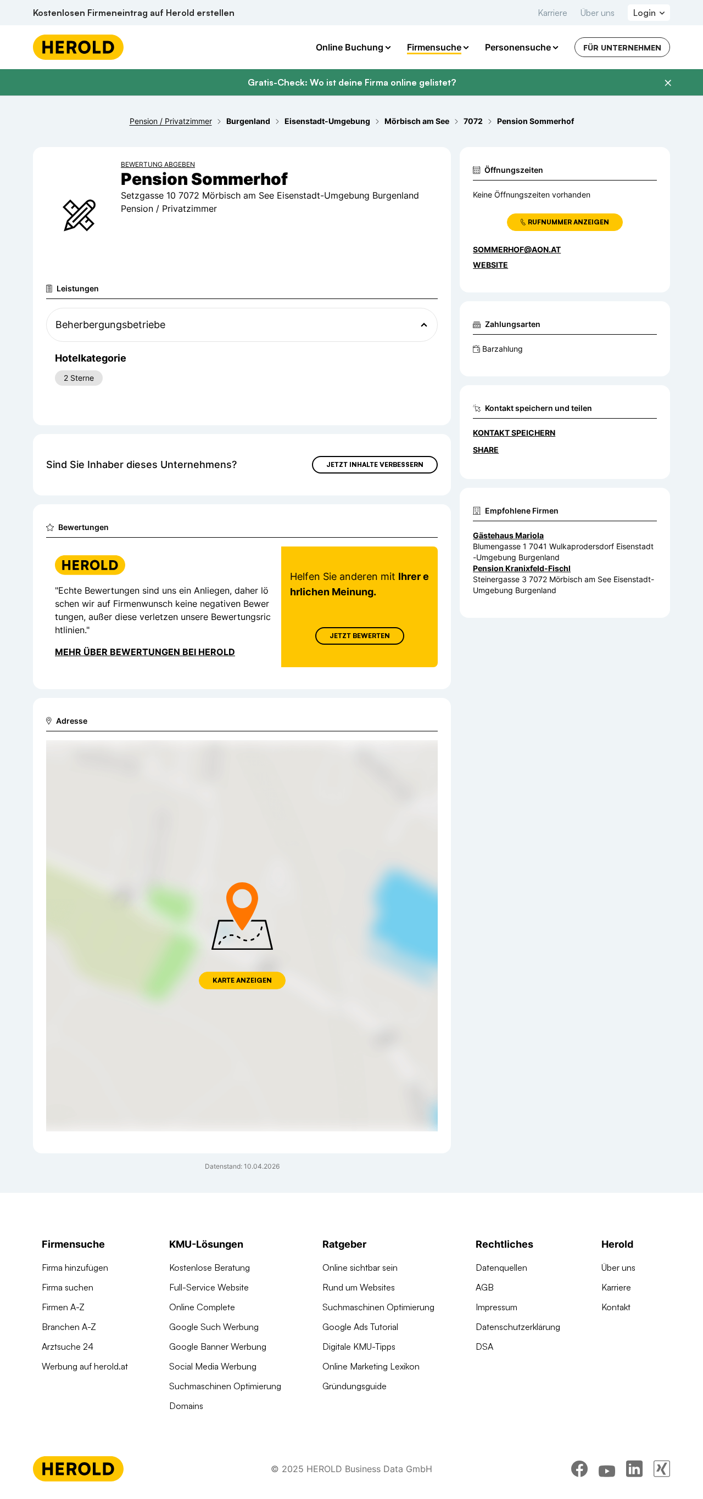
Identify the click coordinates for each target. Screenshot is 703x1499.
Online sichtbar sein (360, 1267)
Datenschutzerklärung (518, 1326)
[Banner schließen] (667, 82)
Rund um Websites (358, 1287)
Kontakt (616, 1306)
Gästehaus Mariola (508, 535)
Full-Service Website (209, 1287)
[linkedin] (634, 1469)
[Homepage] (78, 47)
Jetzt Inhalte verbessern (374, 464)
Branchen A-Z (69, 1326)
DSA (484, 1346)
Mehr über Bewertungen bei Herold (145, 651)
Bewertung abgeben (158, 164)
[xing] (662, 1469)
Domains (186, 1405)
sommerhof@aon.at (517, 249)
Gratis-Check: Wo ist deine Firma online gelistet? (352, 82)
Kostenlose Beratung (209, 1267)
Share (486, 449)
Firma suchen (67, 1287)
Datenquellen (501, 1267)
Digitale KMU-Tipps (358, 1346)
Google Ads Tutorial (360, 1326)
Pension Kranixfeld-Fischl (522, 568)
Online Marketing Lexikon (371, 1366)
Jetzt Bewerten (360, 636)
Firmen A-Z (63, 1306)
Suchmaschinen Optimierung (225, 1385)
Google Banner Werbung (217, 1346)
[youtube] (607, 1469)
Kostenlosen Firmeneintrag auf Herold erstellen (134, 12)
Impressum (496, 1306)
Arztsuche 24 (67, 1346)
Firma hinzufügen (75, 1267)
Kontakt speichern (514, 432)
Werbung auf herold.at (85, 1366)
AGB (485, 1287)
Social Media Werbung (212, 1366)
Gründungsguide (354, 1385)
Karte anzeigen (242, 980)
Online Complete (202, 1306)
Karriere (552, 12)
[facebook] (579, 1469)
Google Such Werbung (214, 1326)
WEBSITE (490, 264)
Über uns (598, 12)
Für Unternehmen (622, 47)
